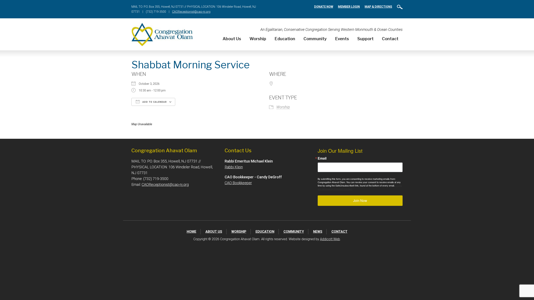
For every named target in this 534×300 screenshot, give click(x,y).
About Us (232, 38)
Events (342, 38)
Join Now (360, 200)
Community (315, 38)
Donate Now (323, 6)
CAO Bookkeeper (238, 183)
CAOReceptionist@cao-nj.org (191, 11)
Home (191, 232)
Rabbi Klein (234, 167)
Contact (390, 38)
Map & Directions (378, 6)
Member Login (349, 6)
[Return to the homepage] (162, 34)
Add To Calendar (154, 102)
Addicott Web (330, 239)
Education (285, 38)
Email (322, 158)
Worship (257, 38)
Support (365, 38)
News (317, 232)
